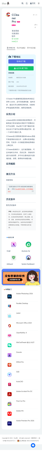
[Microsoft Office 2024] (9, 325)
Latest (18, 313)
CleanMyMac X (21, 333)
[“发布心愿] (21, 277)
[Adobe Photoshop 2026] (9, 296)
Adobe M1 (20, 411)
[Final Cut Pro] (9, 404)
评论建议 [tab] (22, 48)
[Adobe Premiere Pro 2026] (9, 423)
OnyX (8, 251)
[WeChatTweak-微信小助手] (9, 345)
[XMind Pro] (9, 365)
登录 (33, 3)
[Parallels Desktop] (9, 306)
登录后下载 (21, 61)
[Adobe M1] (9, 413)
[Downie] (9, 355)
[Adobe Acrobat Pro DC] (9, 394)
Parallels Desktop (22, 303)
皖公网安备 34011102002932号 (29, 440)
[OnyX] (13, 244)
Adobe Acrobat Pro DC (24, 391)
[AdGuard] (13, 257)
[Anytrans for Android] (28, 244)
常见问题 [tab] (32, 48)
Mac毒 (16, 438)
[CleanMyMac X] (9, 335)
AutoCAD (19, 381)
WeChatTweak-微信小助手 (25, 342)
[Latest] (9, 316)
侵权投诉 (34, 438)
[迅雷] (9, 374)
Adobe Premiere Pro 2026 (25, 421)
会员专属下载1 (22, 68)
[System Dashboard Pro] (28, 257)
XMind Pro (20, 362)
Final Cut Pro (20, 401)
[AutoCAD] (9, 384)
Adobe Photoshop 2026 (24, 293)
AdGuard (10, 264)
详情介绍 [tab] (12, 48)
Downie (19, 352)
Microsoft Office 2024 (24, 323)
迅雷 (17, 372)
